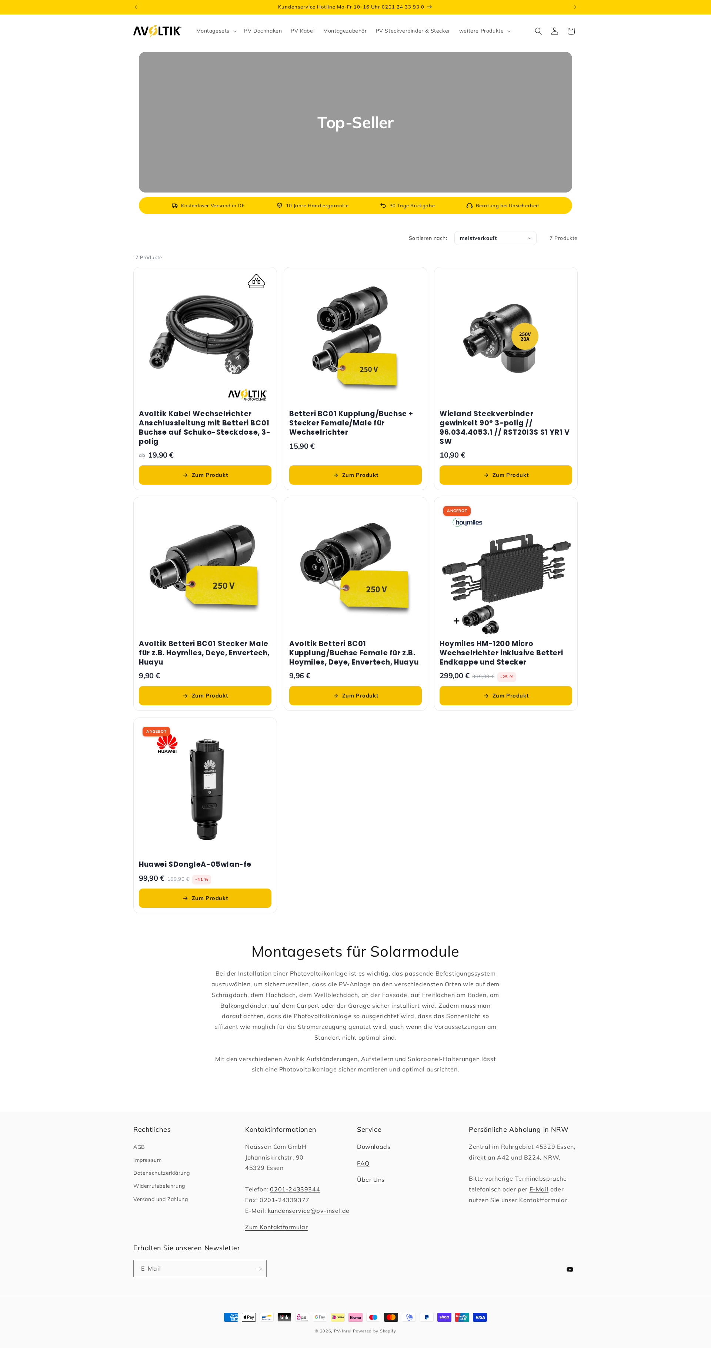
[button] (216, 31)
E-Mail (539, 1189)
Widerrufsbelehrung (159, 1186)
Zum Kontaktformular (276, 1227)
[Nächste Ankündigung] (575, 7)
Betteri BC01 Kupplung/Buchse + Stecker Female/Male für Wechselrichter (351, 423)
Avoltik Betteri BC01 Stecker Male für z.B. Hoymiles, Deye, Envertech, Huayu (204, 653)
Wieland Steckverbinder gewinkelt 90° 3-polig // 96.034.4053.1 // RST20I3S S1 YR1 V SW (505, 427)
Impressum (147, 1160)
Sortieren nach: (428, 238)
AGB (139, 1147)
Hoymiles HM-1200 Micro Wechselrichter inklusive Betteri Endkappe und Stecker (501, 653)
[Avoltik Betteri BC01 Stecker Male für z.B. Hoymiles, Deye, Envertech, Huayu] (205, 568)
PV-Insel (343, 1331)
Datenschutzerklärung (161, 1173)
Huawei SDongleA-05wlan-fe (195, 864)
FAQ (363, 1163)
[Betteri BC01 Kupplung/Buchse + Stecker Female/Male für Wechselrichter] (355, 338)
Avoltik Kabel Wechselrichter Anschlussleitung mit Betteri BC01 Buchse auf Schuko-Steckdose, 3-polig (205, 427)
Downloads (373, 1146)
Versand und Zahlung (160, 1199)
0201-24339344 (295, 1189)
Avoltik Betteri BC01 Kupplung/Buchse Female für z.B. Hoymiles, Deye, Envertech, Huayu (353, 653)
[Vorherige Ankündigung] (136, 7)
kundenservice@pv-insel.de (309, 1210)
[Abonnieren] (257, 1269)
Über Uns (371, 1179)
